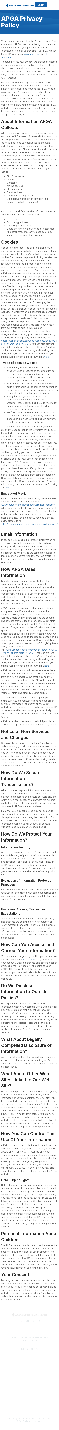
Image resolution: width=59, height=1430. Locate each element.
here (46, 356)
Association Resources (29, 1383)
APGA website (30, 959)
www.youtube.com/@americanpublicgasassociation (28, 504)
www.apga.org (31, 54)
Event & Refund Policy (29, 1404)
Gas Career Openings (29, 1357)
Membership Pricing (29, 1379)
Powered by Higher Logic (29, 1426)
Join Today (29, 1387)
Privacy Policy (29, 1400)
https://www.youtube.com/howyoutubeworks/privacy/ (29, 524)
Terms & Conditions (29, 1396)
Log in (41, 4)
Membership (29, 1366)
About (29, 1362)
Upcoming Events (29, 1370)
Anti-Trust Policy (29, 1409)
